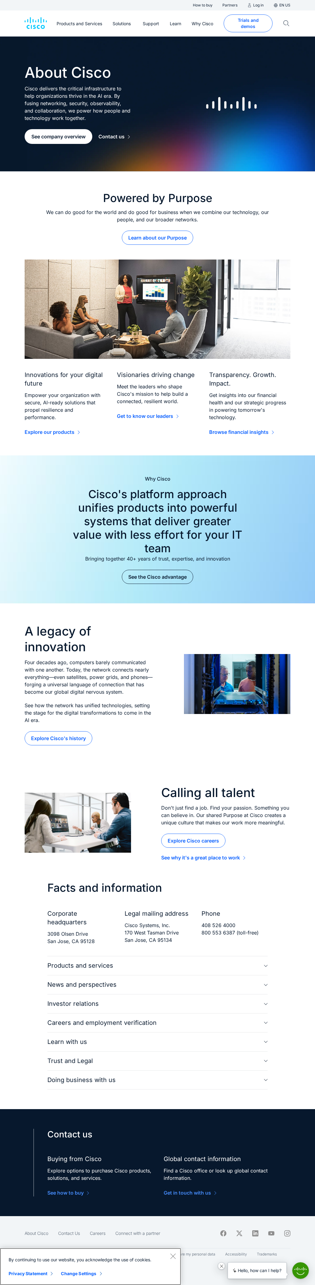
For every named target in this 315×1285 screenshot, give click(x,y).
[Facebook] (223, 1233)
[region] (90, 1266)
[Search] (286, 23)
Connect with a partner (137, 1233)
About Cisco (36, 1233)
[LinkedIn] (255, 1233)
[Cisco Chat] (300, 1270)
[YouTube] (271, 1233)
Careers (98, 1233)
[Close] (173, 1256)
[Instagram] (287, 1233)
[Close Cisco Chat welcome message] (221, 1266)
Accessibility (236, 1254)
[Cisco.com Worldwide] (36, 23)
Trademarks (267, 1254)
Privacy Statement (28, 1273)
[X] (239, 1233)
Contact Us (69, 1233)
